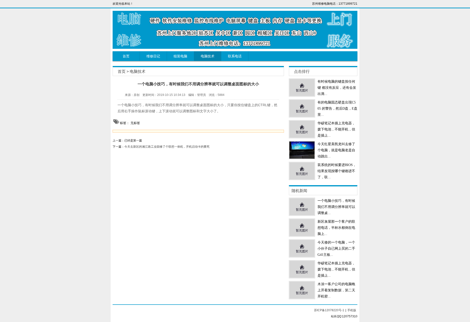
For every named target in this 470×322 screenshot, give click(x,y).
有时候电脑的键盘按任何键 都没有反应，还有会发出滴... (336, 88)
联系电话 (235, 56)
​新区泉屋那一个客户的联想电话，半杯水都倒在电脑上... (336, 228)
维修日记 (153, 56)
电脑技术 (207, 56)
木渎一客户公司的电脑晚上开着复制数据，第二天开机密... (336, 290)
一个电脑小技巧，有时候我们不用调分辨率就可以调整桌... (336, 207)
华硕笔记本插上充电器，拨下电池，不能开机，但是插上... (336, 129)
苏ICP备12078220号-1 (329, 310)
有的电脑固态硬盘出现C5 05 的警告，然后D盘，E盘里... (337, 108)
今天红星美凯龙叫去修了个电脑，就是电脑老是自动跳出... (336, 150)
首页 (126, 56)
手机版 (351, 310)
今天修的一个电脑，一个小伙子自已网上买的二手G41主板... (336, 249)
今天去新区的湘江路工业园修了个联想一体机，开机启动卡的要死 (167, 146)
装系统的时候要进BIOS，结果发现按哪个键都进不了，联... (336, 171)
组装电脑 (180, 56)
